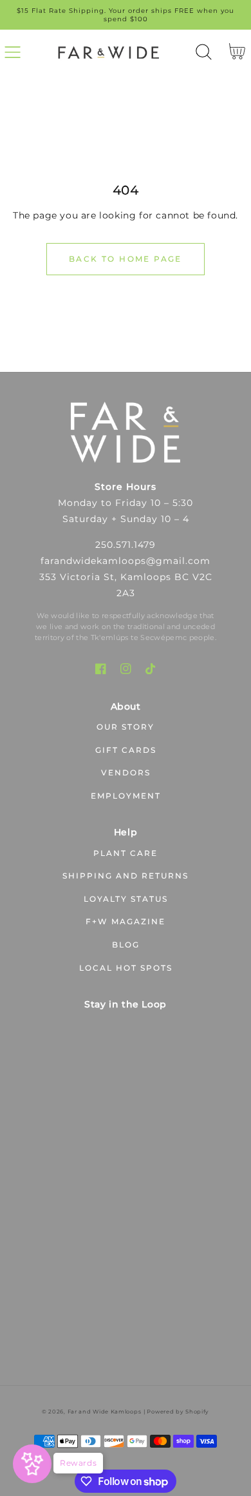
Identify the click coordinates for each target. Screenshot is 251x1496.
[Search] (203, 52)
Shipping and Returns (125, 875)
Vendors (126, 772)
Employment (126, 796)
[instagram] (125, 668)
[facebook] (100, 668)
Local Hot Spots (125, 968)
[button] (12, 51)
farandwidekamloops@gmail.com (125, 561)
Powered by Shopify (178, 1411)
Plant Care (125, 853)
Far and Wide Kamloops (105, 1411)
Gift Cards (125, 750)
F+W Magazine (125, 921)
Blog (126, 944)
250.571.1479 (125, 544)
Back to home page (125, 259)
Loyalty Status (126, 899)
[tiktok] (150, 668)
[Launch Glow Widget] (32, 1463)
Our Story (125, 727)
